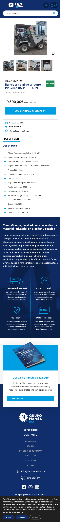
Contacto (30, 434)
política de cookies (46, 509)
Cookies (30, 446)
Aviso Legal (30, 456)
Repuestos (31, 430)
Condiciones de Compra (30, 451)
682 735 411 (33, 478)
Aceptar (9, 517)
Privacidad (30, 441)
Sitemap (30, 465)
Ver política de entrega (19, 131)
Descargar (16, 398)
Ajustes (35, 517)
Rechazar (22, 517)
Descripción (11, 139)
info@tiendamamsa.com (33, 471)
